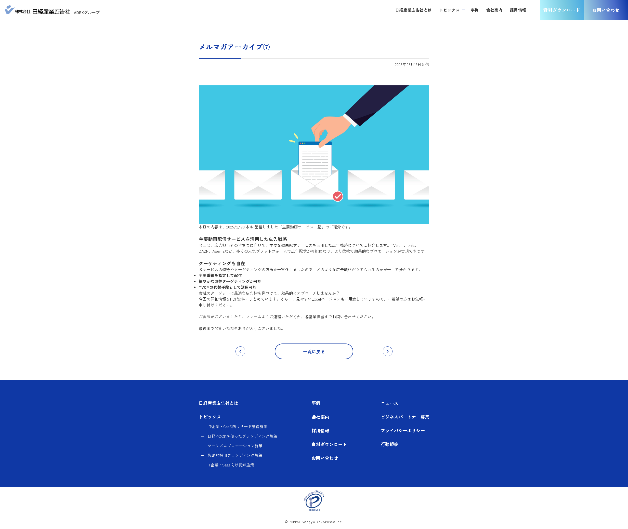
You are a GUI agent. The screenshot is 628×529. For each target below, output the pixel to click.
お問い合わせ (606, 10)
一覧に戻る (314, 351)
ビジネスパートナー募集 (405, 416)
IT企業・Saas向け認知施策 (231, 465)
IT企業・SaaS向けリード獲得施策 (237, 426)
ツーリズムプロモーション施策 (235, 446)
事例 (475, 10)
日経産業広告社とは (413, 10)
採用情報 (320, 430)
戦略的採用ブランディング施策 (235, 455)
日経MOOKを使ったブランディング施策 (242, 436)
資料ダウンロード (561, 10)
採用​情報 (518, 10)
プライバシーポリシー (403, 430)
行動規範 (389, 444)
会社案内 (494, 10)
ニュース (389, 403)
